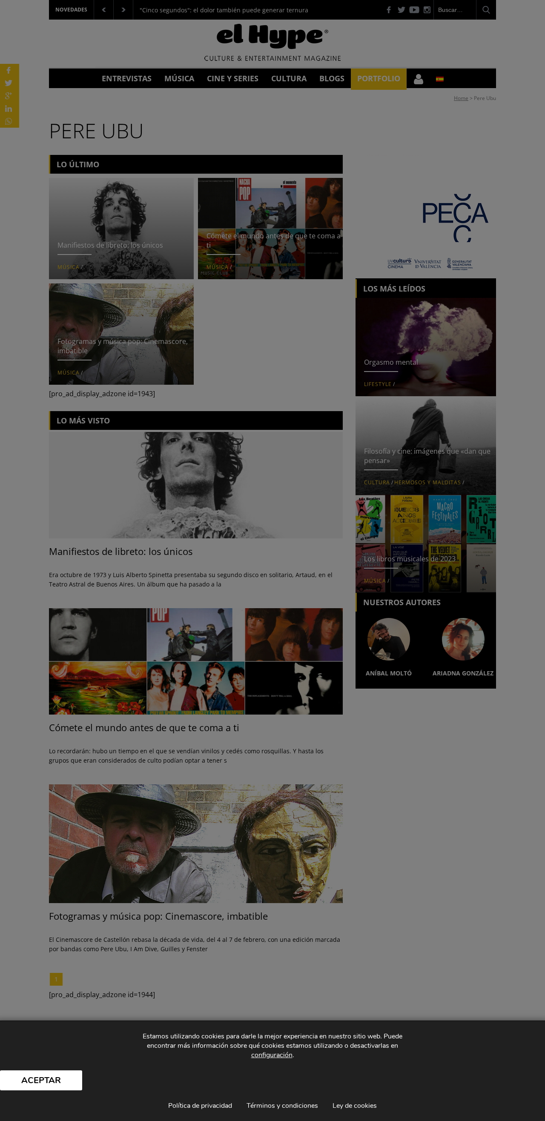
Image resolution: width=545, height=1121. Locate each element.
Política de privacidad (200, 1105)
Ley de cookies (355, 1105)
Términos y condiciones (282, 1105)
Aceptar (41, 1080)
